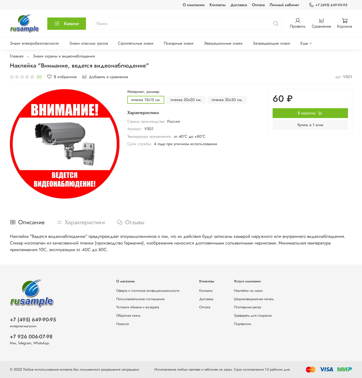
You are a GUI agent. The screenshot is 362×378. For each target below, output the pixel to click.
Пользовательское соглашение (140, 298)
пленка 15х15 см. (146, 100)
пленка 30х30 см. (227, 100)
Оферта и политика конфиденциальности (148, 290)
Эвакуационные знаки (223, 43)
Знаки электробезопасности (34, 43)
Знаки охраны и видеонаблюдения (64, 56)
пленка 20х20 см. (186, 100)
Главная (16, 56)
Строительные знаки (135, 43)
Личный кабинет (284, 5)
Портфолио (242, 323)
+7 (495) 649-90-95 (331, 4)
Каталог (71, 23)
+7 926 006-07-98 (31, 336)
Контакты (218, 5)
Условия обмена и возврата (137, 307)
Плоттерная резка (247, 307)
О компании (194, 5)
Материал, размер (143, 91)
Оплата (258, 5)
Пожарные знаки (179, 43)
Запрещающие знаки (271, 43)
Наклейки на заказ (248, 290)
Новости (122, 323)
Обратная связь (128, 315)
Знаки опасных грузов (88, 43)
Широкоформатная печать (254, 298)
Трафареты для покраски (253, 315)
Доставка (238, 5)
